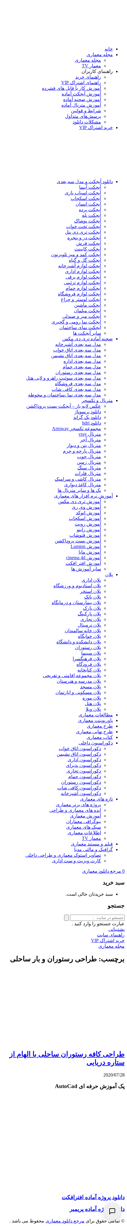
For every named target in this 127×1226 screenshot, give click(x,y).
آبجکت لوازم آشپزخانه (79, 265)
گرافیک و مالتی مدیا (93, 849)
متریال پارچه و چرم (82, 450)
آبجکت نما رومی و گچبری (76, 321)
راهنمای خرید (88, 76)
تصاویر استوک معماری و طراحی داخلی (63, 855)
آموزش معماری (85, 815)
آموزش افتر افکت (83, 563)
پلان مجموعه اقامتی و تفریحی (72, 675)
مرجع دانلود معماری (64, 1220)
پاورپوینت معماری (95, 720)
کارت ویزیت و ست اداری (76, 860)
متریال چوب (89, 456)
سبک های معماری (83, 827)
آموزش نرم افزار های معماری (83, 495)
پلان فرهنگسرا (87, 658)
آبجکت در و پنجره (84, 237)
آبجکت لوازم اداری (83, 271)
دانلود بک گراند (87, 417)
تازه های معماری (96, 798)
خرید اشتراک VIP (96, 127)
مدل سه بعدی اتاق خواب (77, 349)
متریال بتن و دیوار (84, 445)
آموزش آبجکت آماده (81, 93)
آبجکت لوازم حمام (83, 288)
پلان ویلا (93, 709)
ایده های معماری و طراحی (75, 810)
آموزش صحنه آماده (82, 99)
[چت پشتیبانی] (112, 1211)
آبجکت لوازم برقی (83, 276)
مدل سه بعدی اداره (82, 361)
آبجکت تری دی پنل (83, 232)
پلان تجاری (90, 619)
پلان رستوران (88, 647)
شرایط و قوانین (86, 110)
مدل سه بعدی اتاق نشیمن (76, 355)
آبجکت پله (91, 215)
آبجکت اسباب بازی (83, 192)
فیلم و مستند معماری (92, 843)
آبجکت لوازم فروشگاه (79, 293)
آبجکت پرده (90, 209)
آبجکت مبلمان (87, 310)
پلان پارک (92, 608)
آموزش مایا (90, 552)
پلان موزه (91, 697)
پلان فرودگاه (88, 664)
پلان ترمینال (89, 624)
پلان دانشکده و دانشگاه (78, 641)
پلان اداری (91, 580)
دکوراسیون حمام (84, 776)
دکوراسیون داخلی (96, 742)
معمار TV (91, 65)
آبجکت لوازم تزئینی (82, 282)
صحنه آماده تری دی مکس (87, 338)
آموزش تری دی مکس (79, 501)
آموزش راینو (89, 529)
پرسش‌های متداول (83, 116)
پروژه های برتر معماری (78, 804)
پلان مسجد (90, 686)
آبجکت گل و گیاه (85, 260)
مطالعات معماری (96, 714)
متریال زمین (89, 462)
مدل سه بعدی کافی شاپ (76, 389)
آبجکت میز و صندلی (81, 316)
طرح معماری (100, 726)
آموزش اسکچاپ (85, 518)
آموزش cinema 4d (83, 557)
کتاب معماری (100, 737)
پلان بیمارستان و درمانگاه (76, 602)
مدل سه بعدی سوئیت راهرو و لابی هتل (63, 378)
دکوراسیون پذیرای (83, 765)
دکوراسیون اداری (84, 759)
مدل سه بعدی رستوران (78, 372)
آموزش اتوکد (88, 512)
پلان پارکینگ (89, 613)
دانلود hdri (91, 422)
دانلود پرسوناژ (87, 411)
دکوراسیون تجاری (83, 770)
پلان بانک (92, 596)
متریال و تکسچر (97, 400)
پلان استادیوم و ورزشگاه (77, 585)
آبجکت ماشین (87, 305)
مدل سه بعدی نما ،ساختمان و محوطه (64, 394)
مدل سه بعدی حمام (82, 366)
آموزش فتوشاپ (85, 535)
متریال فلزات (88, 473)
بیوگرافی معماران (83, 821)
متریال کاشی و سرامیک (78, 479)
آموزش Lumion (86, 546)
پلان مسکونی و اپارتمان (78, 692)
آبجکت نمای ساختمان (80, 327)
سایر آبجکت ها (87, 333)
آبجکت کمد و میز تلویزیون (76, 254)
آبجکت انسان (88, 203)
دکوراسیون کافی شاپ (79, 787)
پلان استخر (90, 591)
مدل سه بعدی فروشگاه (78, 383)
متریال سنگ (89, 467)
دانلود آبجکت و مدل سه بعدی (85, 181)
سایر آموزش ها (86, 568)
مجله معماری (100, 54)
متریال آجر (90, 439)
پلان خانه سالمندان (83, 630)
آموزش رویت (88, 523)
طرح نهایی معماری (94, 731)
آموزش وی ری (86, 507)
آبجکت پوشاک (87, 220)
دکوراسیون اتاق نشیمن (79, 754)
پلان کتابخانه (89, 669)
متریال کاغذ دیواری (82, 484)
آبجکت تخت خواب (83, 226)
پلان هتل (93, 703)
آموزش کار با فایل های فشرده (71, 88)
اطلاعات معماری (84, 832)
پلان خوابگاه (89, 636)
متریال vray (90, 434)
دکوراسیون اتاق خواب (80, 748)
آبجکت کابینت (87, 248)
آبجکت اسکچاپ (86, 198)
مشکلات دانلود (87, 121)
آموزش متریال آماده (81, 105)
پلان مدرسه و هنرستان (79, 681)
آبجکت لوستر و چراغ (81, 299)
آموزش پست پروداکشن (78, 540)
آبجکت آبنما (90, 187)
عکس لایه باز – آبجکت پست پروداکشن (63, 406)
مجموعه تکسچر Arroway (76, 428)
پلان (109, 574)
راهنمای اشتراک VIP (81, 82)
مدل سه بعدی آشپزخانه (78, 344)
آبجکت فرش (88, 243)
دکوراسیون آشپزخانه (81, 793)
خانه (109, 48)
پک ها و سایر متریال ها (79, 490)
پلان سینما (91, 653)
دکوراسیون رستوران (81, 782)
